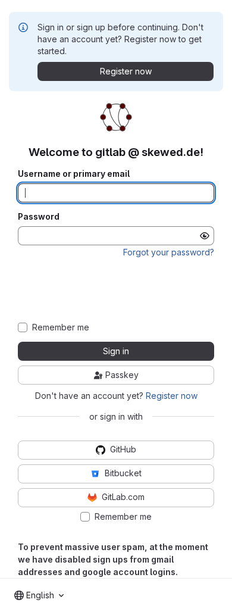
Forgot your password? (168, 252)
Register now (171, 396)
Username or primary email (74, 174)
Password (38, 216)
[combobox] (39, 595)
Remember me (60, 327)
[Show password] (204, 235)
